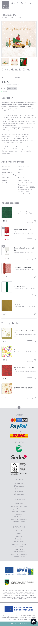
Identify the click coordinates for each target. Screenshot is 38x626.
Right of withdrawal (19, 517)
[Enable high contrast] (12, 3)
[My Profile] (31, 2)
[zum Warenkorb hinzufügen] (35, 221)
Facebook (19, 483)
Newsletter (19, 539)
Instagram (20, 486)
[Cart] (35, 2)
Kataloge (19, 536)
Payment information (19, 509)
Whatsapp (20, 494)
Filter (24, 624)
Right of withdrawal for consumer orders (19, 520)
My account (19, 503)
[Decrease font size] (14, 3)
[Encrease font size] (17, 3)
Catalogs (19, 533)
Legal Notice (19, 549)
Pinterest (19, 489)
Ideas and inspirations (19, 506)
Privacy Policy (19, 541)
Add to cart (12, 88)
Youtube (20, 491)
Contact (19, 531)
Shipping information (19, 511)
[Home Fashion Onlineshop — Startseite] (5, 5)
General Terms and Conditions (19, 545)
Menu (15, 624)
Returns (19, 514)
